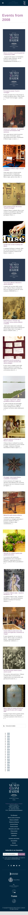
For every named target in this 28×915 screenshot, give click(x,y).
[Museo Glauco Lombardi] (24, 1)
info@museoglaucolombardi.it (15, 810)
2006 (8, 765)
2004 (8, 769)
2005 (8, 767)
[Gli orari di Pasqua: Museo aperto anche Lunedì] (14, 664)
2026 (8, 733)
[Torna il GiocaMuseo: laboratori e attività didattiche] (14, 276)
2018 (8, 746)
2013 (8, 754)
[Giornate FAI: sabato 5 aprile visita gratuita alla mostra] (14, 548)
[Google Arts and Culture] (16, 865)
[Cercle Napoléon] (14, 899)
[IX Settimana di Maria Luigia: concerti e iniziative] (14, 162)
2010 (8, 759)
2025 (8, 734)
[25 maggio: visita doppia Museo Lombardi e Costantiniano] (14, 471)
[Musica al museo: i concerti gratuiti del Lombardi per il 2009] (14, 46)
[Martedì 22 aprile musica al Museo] (14, 509)
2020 (8, 743)
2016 (8, 749)
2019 (8, 744)
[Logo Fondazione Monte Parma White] (14, 872)
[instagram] (11, 865)
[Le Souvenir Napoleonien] (14, 895)
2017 (8, 747)
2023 (8, 738)
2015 (8, 751)
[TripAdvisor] (19, 865)
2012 (8, 756)
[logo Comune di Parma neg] (13, 877)
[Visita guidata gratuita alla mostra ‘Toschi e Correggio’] (14, 200)
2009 (8, 760)
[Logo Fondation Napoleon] (14, 884)
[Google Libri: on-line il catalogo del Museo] (14, 238)
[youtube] (14, 865)
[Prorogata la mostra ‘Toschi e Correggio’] (14, 84)
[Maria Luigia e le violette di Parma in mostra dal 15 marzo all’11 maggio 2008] (14, 703)
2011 (8, 757)
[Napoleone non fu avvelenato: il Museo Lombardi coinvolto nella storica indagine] (14, 355)
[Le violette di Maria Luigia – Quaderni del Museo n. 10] (14, 586)
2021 (8, 741)
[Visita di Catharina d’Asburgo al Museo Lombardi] (14, 433)
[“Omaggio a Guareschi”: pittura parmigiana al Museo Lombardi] (14, 394)
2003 (8, 770)
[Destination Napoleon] (14, 889)
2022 (8, 739)
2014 (8, 752)
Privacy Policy (15, 857)
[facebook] (8, 865)
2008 (8, 762)
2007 (8, 764)
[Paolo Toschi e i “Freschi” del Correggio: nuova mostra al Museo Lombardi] (14, 315)
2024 (8, 736)
